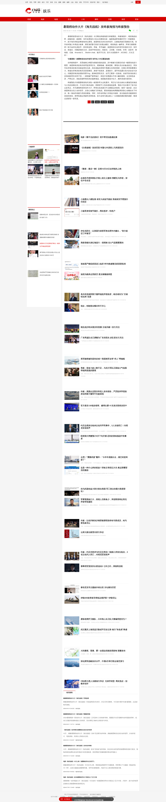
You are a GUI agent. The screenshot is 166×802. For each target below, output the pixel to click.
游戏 (51, 2)
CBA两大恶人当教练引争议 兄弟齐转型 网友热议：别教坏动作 (104, 682)
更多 (137, 19)
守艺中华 (86, 2)
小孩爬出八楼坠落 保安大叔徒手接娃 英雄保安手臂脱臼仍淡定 (104, 200)
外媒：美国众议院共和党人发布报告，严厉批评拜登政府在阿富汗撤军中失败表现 (104, 392)
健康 (68, 2)
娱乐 (43, 2)
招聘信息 (79, 797)
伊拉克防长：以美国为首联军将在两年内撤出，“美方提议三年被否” (104, 232)
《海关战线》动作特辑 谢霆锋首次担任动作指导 (77, 730)
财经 (39, 2)
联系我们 (71, 797)
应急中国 (92, 2)
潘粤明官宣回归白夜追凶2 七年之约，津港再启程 (102, 566)
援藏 (59, 2)
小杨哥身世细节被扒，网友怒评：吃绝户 (98, 210)
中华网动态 (112, 797)
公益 (72, 2)
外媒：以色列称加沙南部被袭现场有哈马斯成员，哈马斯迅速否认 (104, 521)
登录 (138, 2)
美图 (110, 19)
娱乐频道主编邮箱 (95, 794)
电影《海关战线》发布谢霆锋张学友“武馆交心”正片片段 (80, 777)
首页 (26, 2)
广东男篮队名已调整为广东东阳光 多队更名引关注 (102, 337)
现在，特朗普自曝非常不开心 (93, 305)
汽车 (47, 2)
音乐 (69, 19)
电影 (42, 19)
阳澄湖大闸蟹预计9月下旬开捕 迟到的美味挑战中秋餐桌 (104, 437)
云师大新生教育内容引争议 (92, 532)
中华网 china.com (33, 10)
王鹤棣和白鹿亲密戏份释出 (47, 58)
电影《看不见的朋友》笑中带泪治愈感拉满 (99, 137)
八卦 (83, 19)
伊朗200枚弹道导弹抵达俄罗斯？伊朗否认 (99, 597)
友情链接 (103, 797)
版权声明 (87, 797)
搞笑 (123, 19)
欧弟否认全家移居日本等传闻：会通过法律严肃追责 (52, 162)
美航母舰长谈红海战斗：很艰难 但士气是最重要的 (102, 242)
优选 (76, 2)
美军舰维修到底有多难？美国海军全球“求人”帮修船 (103, 358)
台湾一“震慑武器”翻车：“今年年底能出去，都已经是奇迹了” (104, 458)
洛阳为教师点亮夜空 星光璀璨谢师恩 (96, 274)
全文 (97, 102)
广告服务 (63, 797)
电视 (56, 19)
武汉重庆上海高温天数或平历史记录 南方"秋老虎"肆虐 (104, 629)
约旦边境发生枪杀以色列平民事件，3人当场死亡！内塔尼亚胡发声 (104, 426)
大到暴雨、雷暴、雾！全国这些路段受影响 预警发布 (103, 650)
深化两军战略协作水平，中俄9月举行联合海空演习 (102, 661)
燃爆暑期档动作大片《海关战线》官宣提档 (76, 698)
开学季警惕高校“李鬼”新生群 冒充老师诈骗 (88, 799)
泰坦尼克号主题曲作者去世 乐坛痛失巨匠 (98, 587)
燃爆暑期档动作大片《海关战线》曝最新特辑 (76, 714)
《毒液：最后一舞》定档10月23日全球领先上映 (101, 168)
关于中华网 (54, 797)
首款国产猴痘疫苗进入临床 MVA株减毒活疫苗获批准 (103, 263)
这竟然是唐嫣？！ (44, 92)
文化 (55, 2)
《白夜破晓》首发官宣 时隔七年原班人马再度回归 (102, 147)
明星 (29, 19)
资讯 (30, 2)
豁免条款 (95, 797)
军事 (35, 2)
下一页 (111, 102)
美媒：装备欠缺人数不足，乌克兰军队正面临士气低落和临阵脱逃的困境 (104, 369)
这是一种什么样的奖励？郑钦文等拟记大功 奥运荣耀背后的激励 (104, 468)
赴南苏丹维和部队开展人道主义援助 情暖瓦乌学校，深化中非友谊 (104, 179)
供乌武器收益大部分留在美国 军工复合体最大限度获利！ (103, 490)
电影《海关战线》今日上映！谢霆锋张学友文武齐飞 (78, 761)
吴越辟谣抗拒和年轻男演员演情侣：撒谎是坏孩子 (52, 176)
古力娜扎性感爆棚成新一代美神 (48, 84)
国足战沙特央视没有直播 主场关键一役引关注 (100, 327)
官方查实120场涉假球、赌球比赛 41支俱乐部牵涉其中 (104, 405)
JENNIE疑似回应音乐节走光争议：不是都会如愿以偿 (35, 177)
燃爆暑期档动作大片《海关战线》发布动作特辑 (77, 745)
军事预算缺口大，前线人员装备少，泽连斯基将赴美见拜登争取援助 (104, 500)
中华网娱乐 (80, 31)
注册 (132, 2)
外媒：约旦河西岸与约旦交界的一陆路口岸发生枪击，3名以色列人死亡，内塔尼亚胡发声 (104, 553)
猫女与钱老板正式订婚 (46, 110)
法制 (80, 2)
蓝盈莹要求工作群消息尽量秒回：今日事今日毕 (35, 161)
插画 (64, 2)
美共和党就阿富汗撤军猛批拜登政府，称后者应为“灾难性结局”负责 (104, 295)
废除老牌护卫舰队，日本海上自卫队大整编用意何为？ (104, 619)
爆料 (96, 19)
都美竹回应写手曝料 (45, 76)
